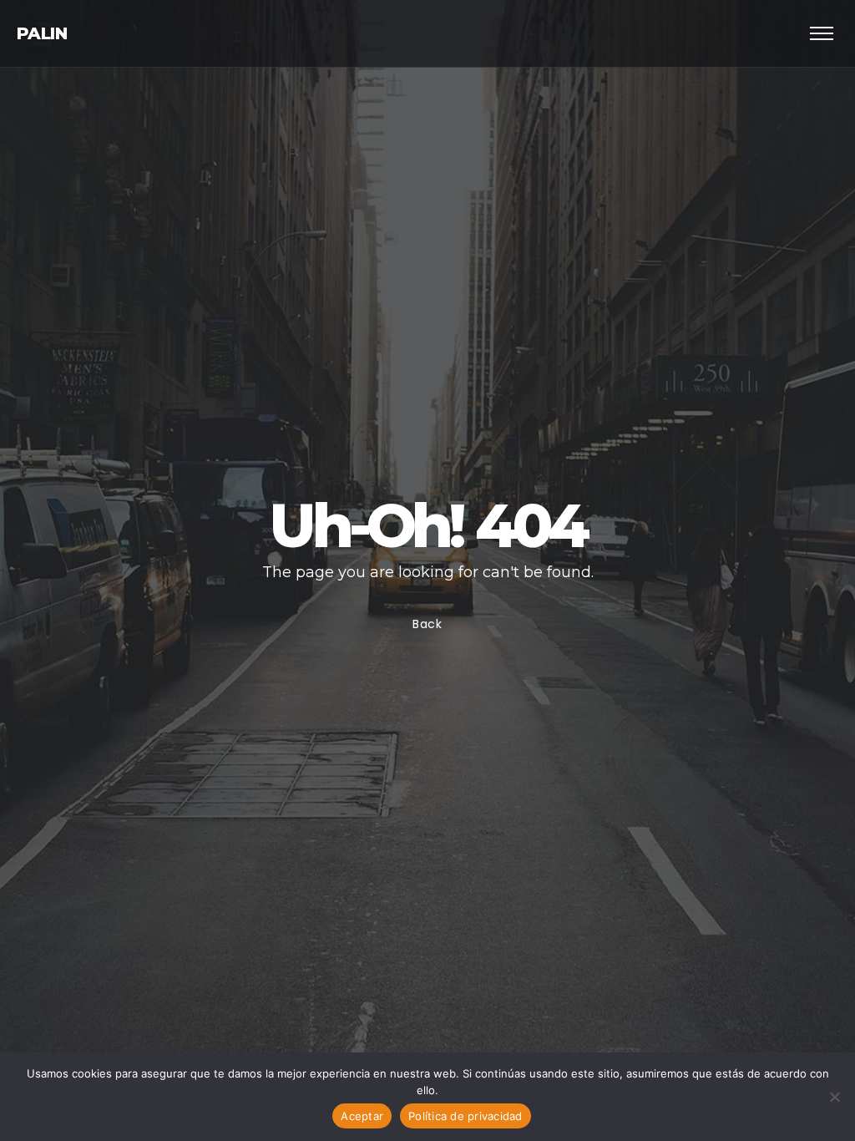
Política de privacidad (465, 1116)
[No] (834, 1096)
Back (427, 624)
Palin (42, 33)
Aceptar (362, 1116)
